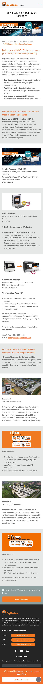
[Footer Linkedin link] (27, 651)
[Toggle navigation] (39, 4)
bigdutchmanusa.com (23, 640)
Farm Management (26, 41)
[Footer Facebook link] (15, 651)
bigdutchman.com (23, 635)
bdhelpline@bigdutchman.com (19, 338)
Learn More (21, 674)
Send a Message (21, 599)
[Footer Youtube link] (21, 651)
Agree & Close (21, 679)
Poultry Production (9, 41)
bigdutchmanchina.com (23, 644)
